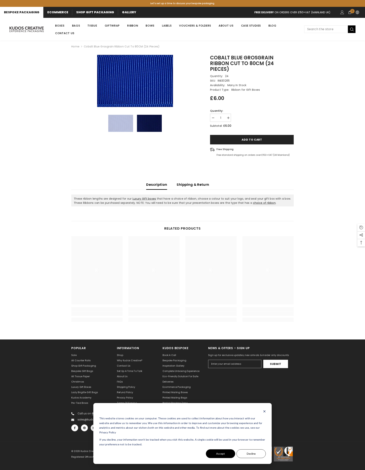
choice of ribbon (264, 203)
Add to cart (252, 140)
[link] (97, 314)
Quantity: (216, 111)
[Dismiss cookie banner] (264, 411)
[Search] (329, 29)
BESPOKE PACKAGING (21, 12)
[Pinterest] (84, 427)
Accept (220, 453)
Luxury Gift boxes (144, 199)
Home (75, 46)
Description (156, 184)
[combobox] (326, 29)
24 (227, 76)
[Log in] (342, 12)
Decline (251, 453)
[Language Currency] (357, 12)
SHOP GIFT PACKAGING (95, 12)
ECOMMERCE (57, 12)
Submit (275, 364)
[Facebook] (74, 427)
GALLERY (129, 12)
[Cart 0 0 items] (350, 12)
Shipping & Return (193, 184)
